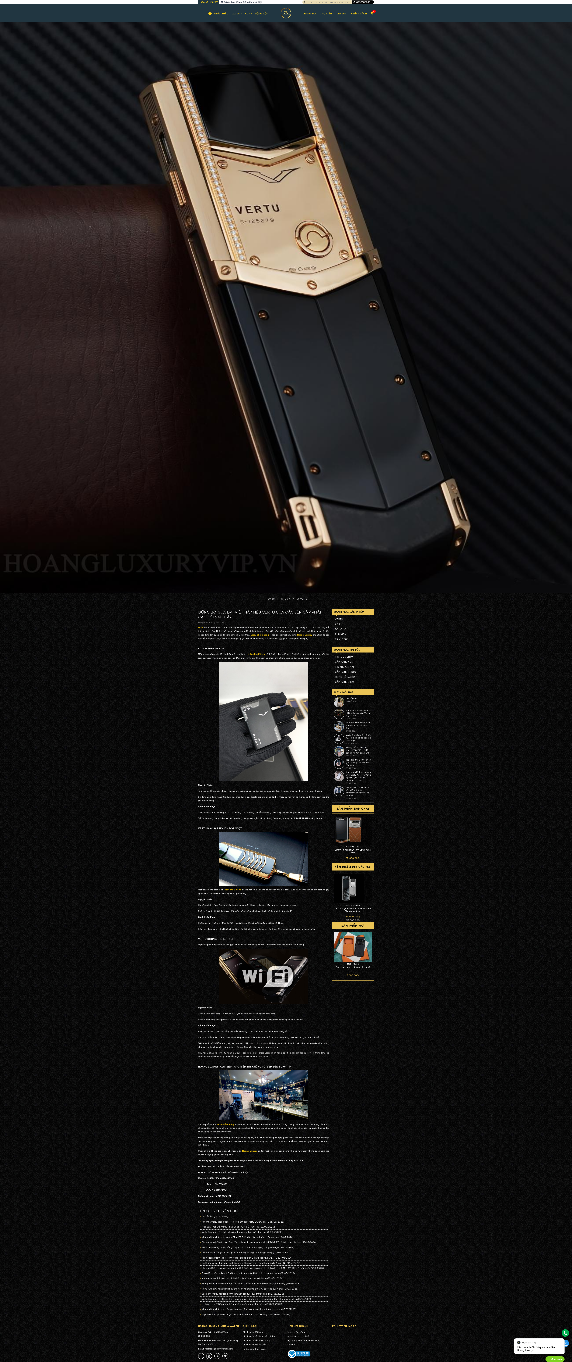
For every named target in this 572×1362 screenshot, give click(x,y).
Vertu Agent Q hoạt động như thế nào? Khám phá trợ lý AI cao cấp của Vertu (250, 1288)
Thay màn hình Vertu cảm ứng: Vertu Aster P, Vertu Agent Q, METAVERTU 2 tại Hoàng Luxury (259, 1242)
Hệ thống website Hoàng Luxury (303, 1340)
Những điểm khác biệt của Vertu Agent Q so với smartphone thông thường (249, 1309)
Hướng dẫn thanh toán (254, 1349)
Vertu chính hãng (259, 1043)
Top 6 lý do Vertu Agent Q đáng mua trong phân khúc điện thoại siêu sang (248, 1273)
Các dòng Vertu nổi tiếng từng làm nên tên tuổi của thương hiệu (243, 1293)
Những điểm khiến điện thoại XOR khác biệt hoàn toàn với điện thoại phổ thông (251, 1283)
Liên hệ (291, 1344)
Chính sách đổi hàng (253, 1332)
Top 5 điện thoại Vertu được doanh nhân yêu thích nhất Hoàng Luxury (246, 1314)
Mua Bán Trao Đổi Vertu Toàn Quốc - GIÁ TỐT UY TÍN (238, 1226)
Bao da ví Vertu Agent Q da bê (353, 967)
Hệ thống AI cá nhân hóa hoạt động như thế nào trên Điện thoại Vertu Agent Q (251, 1263)
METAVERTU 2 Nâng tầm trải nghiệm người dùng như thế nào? (242, 1304)
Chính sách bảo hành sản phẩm (259, 1336)
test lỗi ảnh (215, 1216)
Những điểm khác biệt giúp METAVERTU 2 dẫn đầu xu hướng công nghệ (247, 1237)
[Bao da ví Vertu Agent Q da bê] (353, 947)
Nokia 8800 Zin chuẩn (298, 1336)
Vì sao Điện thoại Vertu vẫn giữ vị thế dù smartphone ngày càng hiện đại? (248, 1247)
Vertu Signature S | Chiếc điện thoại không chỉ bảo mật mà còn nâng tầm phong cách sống (257, 1299)
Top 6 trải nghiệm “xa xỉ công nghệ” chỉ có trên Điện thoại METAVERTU (247, 1257)
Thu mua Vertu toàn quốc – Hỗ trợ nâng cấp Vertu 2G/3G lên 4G (243, 1221)
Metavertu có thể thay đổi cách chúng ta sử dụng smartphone (242, 1278)
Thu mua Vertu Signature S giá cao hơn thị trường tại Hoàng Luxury (245, 1252)
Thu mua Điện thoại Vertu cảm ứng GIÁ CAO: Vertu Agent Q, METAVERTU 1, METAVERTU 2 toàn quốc (263, 1268)
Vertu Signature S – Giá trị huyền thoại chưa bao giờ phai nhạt (242, 1232)
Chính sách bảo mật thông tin (258, 1340)
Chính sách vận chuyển (254, 1344)
